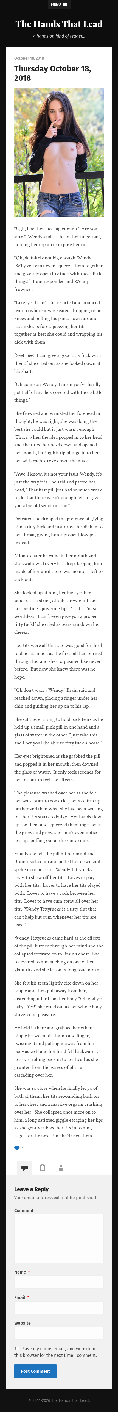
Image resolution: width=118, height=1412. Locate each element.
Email (21, 1297)
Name (22, 1272)
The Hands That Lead (59, 23)
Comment (23, 1210)
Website (22, 1323)
